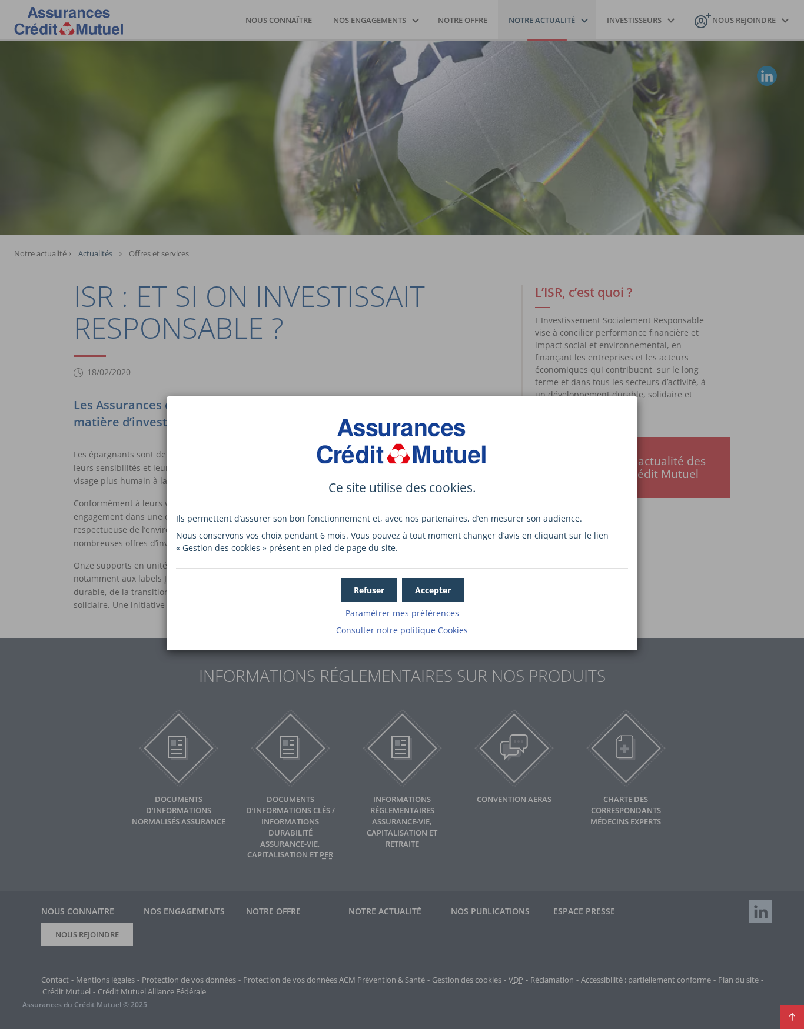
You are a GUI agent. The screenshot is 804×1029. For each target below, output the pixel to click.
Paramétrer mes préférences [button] (402, 613)
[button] (433, 590)
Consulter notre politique (402, 630)
